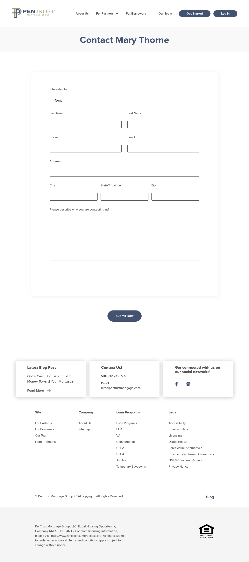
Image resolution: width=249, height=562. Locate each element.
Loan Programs (45, 441)
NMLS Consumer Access (185, 460)
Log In (225, 13)
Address (55, 161)
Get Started (195, 13)
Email (131, 137)
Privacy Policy (178, 429)
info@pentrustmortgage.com (120, 388)
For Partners (105, 13)
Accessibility (177, 423)
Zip (153, 185)
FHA (119, 429)
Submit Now (124, 316)
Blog (210, 497)
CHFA (120, 448)
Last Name (134, 113)
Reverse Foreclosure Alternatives (191, 454)
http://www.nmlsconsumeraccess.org (76, 535)
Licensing (175, 435)
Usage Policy (178, 441)
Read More (35, 390)
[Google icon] (192, 384)
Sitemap (84, 429)
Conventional (125, 441)
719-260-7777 (117, 375)
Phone (54, 137)
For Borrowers (136, 13)
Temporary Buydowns (131, 466)
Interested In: (59, 89)
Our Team (165, 13)
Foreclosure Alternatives (185, 448)
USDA (120, 454)
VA (118, 435)
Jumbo (121, 460)
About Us (82, 13)
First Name (57, 113)
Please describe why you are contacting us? (79, 209)
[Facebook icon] (180, 384)
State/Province (111, 185)
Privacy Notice (179, 466)
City (52, 185)
